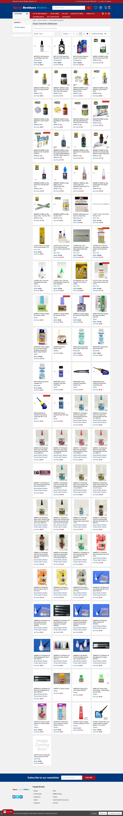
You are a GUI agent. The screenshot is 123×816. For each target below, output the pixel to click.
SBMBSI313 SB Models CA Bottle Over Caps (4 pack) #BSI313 (61, 657)
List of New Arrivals (40, 13)
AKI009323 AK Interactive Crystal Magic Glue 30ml (41, 57)
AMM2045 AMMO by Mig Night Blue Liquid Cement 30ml (41, 120)
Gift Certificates (53, 17)
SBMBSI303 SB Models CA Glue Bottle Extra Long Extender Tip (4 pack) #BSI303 (61, 623)
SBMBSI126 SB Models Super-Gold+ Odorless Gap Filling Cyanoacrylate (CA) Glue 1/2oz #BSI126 (42, 520)
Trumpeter (37, 803)
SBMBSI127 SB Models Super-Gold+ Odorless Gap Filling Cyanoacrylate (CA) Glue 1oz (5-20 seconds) (61, 520)
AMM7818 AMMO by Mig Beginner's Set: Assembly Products (41, 151)
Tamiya (55, 797)
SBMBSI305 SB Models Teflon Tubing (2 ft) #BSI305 (100, 622)
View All (55, 803)
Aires (54, 791)
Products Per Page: (97, 34)
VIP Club (65, 13)
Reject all (103, 813)
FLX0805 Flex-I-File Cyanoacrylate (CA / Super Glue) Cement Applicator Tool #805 (81, 248)
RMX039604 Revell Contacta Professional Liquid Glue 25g (99, 383)
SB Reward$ (66, 17)
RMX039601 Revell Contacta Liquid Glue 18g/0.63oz (59, 383)
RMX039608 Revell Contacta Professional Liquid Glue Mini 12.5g (40, 414)
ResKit (36, 800)
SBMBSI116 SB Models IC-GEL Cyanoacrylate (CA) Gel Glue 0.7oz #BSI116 (42, 484)
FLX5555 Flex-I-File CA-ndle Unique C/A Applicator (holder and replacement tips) (101, 248)
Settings (94, 813)
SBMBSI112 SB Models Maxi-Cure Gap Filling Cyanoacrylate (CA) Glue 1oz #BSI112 (100, 450)
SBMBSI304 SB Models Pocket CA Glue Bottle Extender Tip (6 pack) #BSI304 (80, 623)
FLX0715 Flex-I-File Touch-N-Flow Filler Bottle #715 (42, 246)
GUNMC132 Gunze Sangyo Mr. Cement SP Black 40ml (81, 314)
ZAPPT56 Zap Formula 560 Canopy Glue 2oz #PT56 (42, 755)
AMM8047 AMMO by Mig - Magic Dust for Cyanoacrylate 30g (61, 184)
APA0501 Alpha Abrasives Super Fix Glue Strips (81, 215)
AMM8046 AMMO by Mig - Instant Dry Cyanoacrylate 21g (42, 184)
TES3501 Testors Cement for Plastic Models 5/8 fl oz (81, 722)
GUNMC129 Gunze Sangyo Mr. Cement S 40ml (41, 314)
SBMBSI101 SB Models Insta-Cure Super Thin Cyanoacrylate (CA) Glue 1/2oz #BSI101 (80, 415)
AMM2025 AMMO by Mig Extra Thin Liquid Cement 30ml (41, 89)
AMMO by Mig (57, 794)
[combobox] (72, 8)
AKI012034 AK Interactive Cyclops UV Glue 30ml (80, 57)
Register (109, 1)
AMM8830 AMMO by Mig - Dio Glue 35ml (61, 215)
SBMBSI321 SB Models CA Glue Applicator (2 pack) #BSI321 (101, 657)
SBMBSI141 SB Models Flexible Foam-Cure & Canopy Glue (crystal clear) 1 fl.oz (81, 520)
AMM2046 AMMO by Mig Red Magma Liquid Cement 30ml (61, 120)
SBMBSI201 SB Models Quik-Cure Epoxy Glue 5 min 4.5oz (101, 554)
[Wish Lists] (96, 7)
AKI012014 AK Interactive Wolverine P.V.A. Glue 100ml (61, 57)
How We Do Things (77, 13)
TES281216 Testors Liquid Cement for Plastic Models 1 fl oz (42, 723)
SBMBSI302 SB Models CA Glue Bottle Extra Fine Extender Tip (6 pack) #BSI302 (42, 623)
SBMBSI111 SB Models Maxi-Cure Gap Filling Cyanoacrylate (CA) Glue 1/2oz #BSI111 (80, 450)
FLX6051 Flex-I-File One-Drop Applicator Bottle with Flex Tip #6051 (61, 282)
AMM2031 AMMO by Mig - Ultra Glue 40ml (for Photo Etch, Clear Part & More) (61, 89)
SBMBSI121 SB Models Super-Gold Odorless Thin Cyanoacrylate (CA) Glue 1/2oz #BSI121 (80, 485)
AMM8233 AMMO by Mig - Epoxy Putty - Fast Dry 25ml (42, 215)
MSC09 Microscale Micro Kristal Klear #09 (100, 347)
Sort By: (36, 34)
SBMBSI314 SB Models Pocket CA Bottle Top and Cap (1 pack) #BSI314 (80, 657)
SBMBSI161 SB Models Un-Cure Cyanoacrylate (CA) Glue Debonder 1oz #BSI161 (81, 555)
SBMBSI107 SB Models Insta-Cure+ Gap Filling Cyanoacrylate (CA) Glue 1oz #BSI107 (60, 450)
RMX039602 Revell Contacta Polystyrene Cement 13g (79, 383)
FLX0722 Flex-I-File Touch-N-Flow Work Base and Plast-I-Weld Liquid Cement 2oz (61, 248)
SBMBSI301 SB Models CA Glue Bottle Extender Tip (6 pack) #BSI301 (101, 589)
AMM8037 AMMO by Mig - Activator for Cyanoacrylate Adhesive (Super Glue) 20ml (101, 151)
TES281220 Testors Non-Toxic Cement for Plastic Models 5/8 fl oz (60, 723)
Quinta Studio (38, 794)
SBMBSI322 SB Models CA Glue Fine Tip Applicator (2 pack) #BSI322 (42, 690)
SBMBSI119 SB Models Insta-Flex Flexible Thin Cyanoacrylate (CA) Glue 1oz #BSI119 (60, 485)
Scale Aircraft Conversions (61, 800)
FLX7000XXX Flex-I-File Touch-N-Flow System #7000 (80, 282)
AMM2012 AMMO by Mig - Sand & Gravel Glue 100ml (101, 57)
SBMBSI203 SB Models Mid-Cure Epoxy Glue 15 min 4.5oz (41, 589)
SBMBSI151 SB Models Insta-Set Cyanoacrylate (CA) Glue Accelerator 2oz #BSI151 (100, 520)
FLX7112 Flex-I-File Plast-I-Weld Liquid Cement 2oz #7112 (101, 282)
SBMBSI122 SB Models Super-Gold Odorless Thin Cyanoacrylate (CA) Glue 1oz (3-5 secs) (100, 485)
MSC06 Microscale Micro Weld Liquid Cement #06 (80, 347)
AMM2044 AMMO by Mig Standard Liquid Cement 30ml (100, 89)
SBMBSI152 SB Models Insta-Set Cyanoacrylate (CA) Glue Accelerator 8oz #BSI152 (41, 555)
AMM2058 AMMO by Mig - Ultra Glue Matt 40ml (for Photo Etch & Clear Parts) (81, 120)
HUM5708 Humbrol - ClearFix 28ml (59, 347)
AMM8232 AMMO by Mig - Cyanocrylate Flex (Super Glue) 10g (101, 184)
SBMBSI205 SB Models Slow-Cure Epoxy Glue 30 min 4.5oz (60, 589)
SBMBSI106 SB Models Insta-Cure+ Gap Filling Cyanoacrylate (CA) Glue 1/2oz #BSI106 (41, 450)
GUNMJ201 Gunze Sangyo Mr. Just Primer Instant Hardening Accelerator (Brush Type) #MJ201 (41, 349)
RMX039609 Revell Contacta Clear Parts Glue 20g (60, 414)
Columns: (65, 34)
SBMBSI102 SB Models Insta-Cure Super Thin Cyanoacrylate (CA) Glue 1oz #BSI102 (100, 415)
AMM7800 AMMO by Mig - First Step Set (101, 120)
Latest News (54, 13)
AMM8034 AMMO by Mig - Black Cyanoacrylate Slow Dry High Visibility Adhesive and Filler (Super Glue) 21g (61, 152)
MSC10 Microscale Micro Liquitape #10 (41, 382)
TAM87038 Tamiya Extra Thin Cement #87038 (80, 689)
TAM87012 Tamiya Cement (61, 688)
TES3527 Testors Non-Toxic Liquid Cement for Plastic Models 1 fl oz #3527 (101, 723)
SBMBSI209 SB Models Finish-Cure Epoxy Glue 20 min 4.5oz (81, 589)
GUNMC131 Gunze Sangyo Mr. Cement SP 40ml (61, 314)
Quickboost (37, 797)
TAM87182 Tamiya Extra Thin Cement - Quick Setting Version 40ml (101, 690)
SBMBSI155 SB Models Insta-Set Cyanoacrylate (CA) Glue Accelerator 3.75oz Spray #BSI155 (60, 555)
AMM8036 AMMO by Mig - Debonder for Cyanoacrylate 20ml (81, 151)
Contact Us (90, 13)
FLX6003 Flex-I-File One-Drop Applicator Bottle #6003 (41, 282)
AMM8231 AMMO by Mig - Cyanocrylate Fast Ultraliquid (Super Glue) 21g (81, 184)
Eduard (36, 791)
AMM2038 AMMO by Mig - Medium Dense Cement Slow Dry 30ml (81, 89)
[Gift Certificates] (101, 7)
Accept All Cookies (114, 813)
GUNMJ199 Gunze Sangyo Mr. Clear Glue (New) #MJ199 (100, 315)
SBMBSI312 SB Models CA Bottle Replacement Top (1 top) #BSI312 (42, 657)
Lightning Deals (38, 17)
